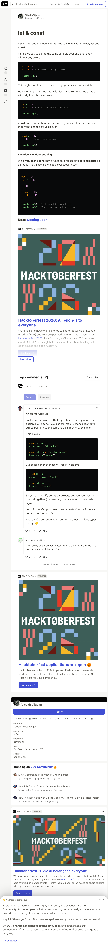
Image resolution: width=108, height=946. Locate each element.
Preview (44, 397)
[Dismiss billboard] (104, 899)
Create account (95, 4)
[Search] (13, 4)
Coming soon (37, 220)
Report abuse (69, 564)
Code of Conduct (50, 564)
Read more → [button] (23, 893)
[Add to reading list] (5, 92)
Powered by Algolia (58, 4)
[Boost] (5, 102)
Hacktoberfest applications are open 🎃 (55, 664)
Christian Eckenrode (37, 408)
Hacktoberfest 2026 (72, 879)
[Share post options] (5, 112)
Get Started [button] (11, 940)
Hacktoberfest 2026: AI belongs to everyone (50, 871)
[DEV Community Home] (4, 4)
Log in (78, 4)
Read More (25, 359)
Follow (59, 711)
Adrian (29, 540)
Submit (29, 397)
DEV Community (41, 767)
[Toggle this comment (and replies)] (20, 413)
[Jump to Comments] (5, 81)
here (58, 513)
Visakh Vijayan (33, 15)
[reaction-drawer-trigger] (5, 70)
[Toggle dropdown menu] (98, 229)
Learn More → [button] (28, 685)
